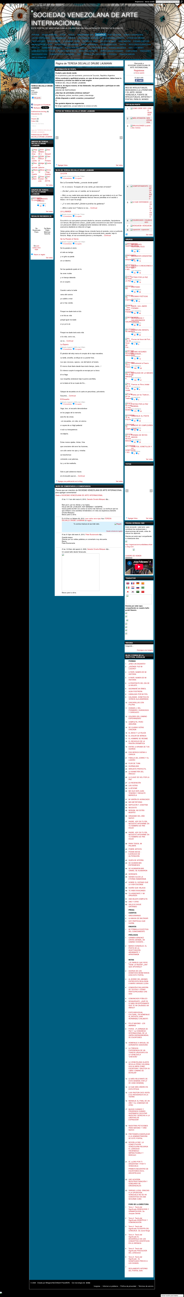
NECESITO (133, 807)
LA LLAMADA (65, 211)
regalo (89, 520)
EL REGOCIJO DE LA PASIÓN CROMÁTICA (137, 742)
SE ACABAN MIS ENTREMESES (135, 864)
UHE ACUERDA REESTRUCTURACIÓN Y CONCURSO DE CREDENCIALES (138, 1182)
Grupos (33, 119)
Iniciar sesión (149, 2)
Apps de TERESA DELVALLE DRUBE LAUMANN (41, 131)
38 (135, 313)
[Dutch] (132, 587)
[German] (137, 583)
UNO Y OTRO (134, 901)
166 (135, 368)
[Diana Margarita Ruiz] (48, 152)
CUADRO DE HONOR (133, 555)
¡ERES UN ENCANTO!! (137, 664)
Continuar (93, 208)
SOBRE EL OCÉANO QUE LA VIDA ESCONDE (138, 883)
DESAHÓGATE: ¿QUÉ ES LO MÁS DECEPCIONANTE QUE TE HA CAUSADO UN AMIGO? (139, 1004)
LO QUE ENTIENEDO (151, 209)
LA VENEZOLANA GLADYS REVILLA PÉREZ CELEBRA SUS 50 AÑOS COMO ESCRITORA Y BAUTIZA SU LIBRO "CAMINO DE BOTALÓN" (139, 1067)
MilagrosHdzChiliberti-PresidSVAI (58, 1283)
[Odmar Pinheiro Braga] (48, 158)
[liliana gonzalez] (35, 165)
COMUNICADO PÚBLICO (138, 998)
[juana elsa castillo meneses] (35, 158)
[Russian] (137, 587)
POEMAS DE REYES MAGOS (139, 436)
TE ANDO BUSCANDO (137, 890)
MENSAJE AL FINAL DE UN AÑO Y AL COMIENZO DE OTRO (139, 1103)
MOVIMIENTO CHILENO (42, 200)
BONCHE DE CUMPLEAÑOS (142, 425)
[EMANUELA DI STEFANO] (41, 158)
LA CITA (63, 173)
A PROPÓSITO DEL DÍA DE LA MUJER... (139, 684)
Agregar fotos (63, 165)
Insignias (97, 1286)
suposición (145, 229)
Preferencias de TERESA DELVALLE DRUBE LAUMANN (41, 135)
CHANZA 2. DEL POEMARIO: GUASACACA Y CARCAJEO (139, 710)
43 (41, 206)
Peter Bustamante (92, 534)
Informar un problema (110, 1286)
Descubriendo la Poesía (140, 363)
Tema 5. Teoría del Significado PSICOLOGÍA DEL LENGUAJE (138, 1250)
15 (140, 273)
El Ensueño (64, 399)
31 (135, 282)
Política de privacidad (128, 1286)
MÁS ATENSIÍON (149, 120)
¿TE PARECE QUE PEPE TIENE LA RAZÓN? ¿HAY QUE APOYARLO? (138, 964)
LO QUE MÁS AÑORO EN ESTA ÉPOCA (138, 1088)
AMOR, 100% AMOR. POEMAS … (139, 307)
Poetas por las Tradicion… (140, 394)
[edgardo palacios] (41, 165)
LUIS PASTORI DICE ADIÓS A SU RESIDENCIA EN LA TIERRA (139, 1094)
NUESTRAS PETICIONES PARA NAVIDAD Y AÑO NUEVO (138, 1127)
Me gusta (37, 98)
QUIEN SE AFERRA (136, 860)
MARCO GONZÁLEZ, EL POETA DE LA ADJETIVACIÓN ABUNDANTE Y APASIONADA (138, 950)
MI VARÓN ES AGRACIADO (139, 799)
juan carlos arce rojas (36, 248)
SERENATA (133, 874)
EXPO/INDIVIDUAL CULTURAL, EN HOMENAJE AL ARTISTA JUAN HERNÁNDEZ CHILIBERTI (139, 1015)
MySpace (37, 108)
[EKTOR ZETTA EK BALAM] (48, 179)
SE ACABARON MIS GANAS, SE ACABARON (138, 869)
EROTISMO (135, 287)
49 (135, 442)
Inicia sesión (139, 73)
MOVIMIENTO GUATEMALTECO (138, 245)
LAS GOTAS (133, 785)
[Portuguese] (142, 587)
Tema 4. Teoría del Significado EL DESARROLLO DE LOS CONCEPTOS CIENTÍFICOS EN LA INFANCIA (139, 1238)
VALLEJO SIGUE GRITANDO (135, 905)
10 (140, 261)
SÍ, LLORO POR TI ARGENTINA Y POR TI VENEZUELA (137, 1163)
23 (135, 273)
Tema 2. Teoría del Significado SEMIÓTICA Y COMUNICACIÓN (138, 1220)
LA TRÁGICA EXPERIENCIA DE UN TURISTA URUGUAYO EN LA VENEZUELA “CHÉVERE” (138, 1052)
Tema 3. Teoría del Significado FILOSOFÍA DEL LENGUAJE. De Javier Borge (139, 1228)
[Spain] (142, 583)
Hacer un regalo (39, 254)
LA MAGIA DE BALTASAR (138, 918)
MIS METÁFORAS (135, 802)
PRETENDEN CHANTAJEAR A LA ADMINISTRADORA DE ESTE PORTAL (139, 1136)
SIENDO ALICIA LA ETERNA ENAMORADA (137, 878)
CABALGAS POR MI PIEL (138, 694)
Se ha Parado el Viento (69, 239)
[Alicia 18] (41, 172)
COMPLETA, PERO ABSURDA (136, 723)
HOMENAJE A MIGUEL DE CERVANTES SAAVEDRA (139, 1043)
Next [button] (121, 137)
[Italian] (127, 587)
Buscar (182, 1)
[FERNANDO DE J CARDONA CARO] (41, 152)
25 (135, 251)
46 (135, 421)
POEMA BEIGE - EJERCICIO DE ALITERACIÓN (135, 854)
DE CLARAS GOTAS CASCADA (136, 728)
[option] (89, 138)
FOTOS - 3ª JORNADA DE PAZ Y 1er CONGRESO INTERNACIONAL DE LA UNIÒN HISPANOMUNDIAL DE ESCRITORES (139, 1033)
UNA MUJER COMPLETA (138, 899)
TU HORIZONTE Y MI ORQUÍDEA (137, 894)
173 (135, 411)
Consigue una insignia (145, 650)
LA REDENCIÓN (135, 782)
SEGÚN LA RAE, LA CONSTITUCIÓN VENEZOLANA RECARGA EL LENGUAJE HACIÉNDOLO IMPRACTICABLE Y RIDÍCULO (138, 1148)
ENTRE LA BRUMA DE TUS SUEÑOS (139, 748)
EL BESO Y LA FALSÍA (137, 733)
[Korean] (132, 591)
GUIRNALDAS (134, 766)
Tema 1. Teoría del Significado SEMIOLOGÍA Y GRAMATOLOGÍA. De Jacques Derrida (139, 1210)
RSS (127, 234)
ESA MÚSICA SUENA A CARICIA (138, 753)
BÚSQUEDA (147, 225)
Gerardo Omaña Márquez (96, 499)
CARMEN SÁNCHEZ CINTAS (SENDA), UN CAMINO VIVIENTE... (137, 939)
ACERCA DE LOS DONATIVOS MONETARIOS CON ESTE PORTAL (139, 973)
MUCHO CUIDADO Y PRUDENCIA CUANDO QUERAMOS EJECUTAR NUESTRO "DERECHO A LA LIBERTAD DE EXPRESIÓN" (139, 1114)
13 (135, 359)
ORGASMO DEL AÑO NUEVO (137, 817)
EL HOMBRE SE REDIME (138, 738)
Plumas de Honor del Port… (141, 339)
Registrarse (139, 2)
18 (140, 430)
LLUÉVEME (133, 788)
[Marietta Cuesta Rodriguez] (35, 172)
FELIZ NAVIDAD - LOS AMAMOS (137, 1024)
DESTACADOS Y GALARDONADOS (138, 319)
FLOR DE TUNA (134, 763)
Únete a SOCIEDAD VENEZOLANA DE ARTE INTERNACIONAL (79, 495)
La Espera (64, 344)
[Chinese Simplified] (142, 591)
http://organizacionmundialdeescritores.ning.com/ (138, 545)
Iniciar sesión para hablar (169, 1295)
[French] (132, 583)
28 (140, 292)
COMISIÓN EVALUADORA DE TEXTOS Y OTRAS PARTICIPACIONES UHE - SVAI (138, 990)
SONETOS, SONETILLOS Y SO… (141, 447)
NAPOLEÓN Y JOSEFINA (138, 805)
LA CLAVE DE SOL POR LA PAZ (139, 778)
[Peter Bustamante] (41, 179)
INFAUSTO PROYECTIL (137, 769)
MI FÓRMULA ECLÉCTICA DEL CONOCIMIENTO (138, 930)
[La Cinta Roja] (47, 223)
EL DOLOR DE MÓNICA (137, 736)
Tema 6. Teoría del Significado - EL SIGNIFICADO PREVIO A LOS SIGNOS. (138, 1260)
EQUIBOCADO (148, 221)
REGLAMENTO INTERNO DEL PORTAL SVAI (138, 1269)
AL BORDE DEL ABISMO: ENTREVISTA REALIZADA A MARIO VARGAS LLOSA (138, 981)
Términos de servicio (145, 1286)
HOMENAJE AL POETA (140, 416)
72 (135, 261)
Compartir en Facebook (42, 104)
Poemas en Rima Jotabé (140, 384)
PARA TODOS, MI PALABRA (135, 844)
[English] (127, 583)
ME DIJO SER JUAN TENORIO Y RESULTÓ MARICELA (137, 793)
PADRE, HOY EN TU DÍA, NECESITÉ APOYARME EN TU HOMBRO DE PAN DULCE (139, 824)
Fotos (33, 121)
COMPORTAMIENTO (150, 192)
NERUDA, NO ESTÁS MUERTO (136, 811)
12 (135, 430)
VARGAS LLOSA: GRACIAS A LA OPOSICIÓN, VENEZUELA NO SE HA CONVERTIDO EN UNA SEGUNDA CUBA (139, 1194)
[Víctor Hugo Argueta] (48, 172)
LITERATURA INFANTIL (140, 330)
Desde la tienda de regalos (114, 531)
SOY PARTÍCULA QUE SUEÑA (137, 922)
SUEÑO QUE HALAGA (137, 888)
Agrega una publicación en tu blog (70, 481)
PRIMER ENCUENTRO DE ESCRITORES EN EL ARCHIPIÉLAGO (138, 1171)
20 (140, 325)
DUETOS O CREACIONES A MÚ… (142, 266)
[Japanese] (127, 591)
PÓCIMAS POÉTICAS (139, 296)
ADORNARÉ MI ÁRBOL (137, 688)
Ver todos (49, 185)
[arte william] (35, 179)
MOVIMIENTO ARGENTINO (141, 256)
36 (135, 292)
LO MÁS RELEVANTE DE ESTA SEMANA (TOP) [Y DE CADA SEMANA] (138, 1080)
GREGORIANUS (135, 915)
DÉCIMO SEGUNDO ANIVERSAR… (138, 352)
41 (141, 380)
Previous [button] (56, 137)
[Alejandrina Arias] (35, 152)
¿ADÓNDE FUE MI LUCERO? (135, 667)
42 (140, 313)
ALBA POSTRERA (135, 691)
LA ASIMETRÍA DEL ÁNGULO (136, 772)
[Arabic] (137, 591)
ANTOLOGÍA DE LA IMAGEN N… (142, 374)
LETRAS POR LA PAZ (139, 277)
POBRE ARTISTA (135, 849)
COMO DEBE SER (149, 111)
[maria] (48, 165)
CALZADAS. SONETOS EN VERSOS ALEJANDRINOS (139, 698)
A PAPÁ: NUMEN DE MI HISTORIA (137, 673)
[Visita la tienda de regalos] (118, 523)
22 (140, 335)
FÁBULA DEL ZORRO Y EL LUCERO (139, 759)
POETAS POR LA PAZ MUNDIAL (139, 405)
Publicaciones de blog (38, 111)
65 (135, 325)
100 (135, 380)
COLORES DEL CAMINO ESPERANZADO (138, 717)
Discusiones (35, 114)
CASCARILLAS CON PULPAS (136, 703)
